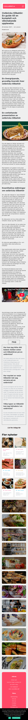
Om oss (14, 698)
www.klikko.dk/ (15, 689)
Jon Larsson (17, 27)
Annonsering (14, 696)
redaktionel (5, 29)
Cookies (14, 703)
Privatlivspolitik (16, 717)
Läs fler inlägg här (14, 428)
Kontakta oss (14, 707)
